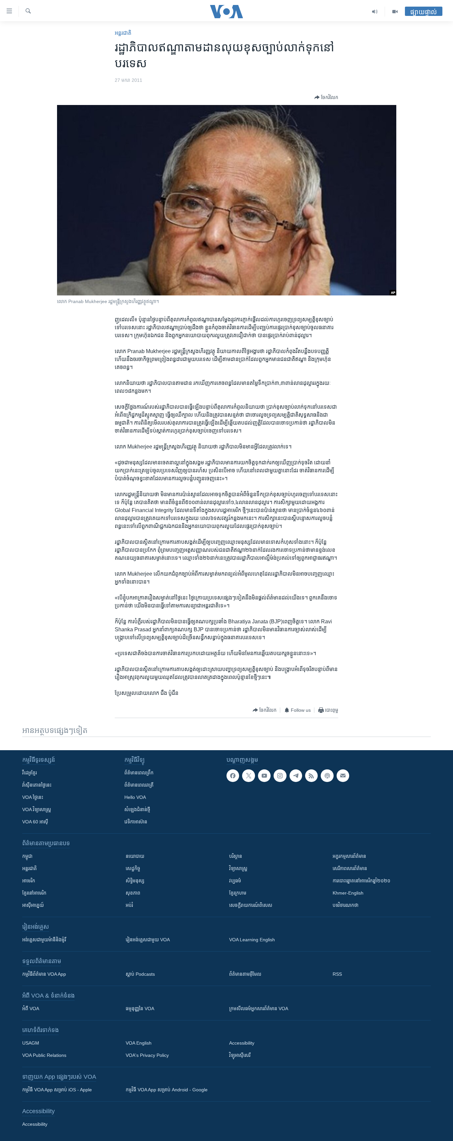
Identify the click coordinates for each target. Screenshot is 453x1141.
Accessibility (241, 1043)
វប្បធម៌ (235, 880)
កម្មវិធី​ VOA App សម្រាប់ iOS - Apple (57, 1089)
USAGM (30, 1043)
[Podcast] (327, 775)
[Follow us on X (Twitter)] (248, 775)
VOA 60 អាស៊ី (35, 821)
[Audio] (375, 12)
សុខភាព (133, 893)
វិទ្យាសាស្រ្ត (238, 868)
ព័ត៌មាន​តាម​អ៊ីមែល (245, 974)
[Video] (395, 12)
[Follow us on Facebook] (233, 775)
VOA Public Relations (44, 1055)
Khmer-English (348, 893)
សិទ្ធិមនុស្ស (135, 880)
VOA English (139, 1043)
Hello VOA (135, 797)
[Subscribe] (343, 775)
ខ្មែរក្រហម (237, 893)
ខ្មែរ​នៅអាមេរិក (34, 893)
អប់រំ (129, 905)
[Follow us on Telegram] (296, 775)
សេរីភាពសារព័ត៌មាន (350, 868)
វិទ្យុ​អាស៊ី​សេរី (239, 1055)
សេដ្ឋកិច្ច (133, 868)
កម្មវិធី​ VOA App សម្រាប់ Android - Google (167, 1089)
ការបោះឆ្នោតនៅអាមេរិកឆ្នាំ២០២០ (361, 880)
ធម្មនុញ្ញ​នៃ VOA (140, 1008)
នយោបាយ (135, 856)
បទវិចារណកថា (345, 905)
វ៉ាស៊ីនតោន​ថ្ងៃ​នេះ (36, 785)
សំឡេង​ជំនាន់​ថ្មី (137, 809)
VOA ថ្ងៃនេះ (32, 797)
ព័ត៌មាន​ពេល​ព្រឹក (139, 772)
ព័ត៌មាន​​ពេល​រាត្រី (139, 785)
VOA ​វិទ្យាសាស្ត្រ (36, 809)
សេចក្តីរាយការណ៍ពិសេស (250, 905)
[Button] (326, 97)
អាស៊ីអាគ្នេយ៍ (33, 905)
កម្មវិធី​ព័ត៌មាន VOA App (44, 974)
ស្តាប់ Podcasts (140, 974)
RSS (337, 974)
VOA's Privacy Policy (147, 1055)
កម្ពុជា (27, 856)
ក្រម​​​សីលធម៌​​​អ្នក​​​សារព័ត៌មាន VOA (258, 1008)
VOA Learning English (252, 939)
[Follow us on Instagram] (280, 775)
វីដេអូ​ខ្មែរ (29, 772)
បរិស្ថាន (235, 856)
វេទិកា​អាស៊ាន (135, 821)
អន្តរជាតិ (123, 33)
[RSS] (311, 775)
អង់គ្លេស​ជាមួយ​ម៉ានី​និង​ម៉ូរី (44, 939)
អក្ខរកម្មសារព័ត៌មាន (349, 856)
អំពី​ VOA (30, 1008)
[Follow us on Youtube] (264, 775)
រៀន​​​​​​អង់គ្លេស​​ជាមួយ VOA (148, 939)
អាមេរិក (28, 880)
